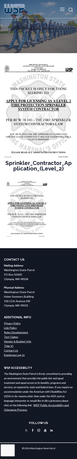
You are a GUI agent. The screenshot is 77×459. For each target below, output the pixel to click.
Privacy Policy (12, 323)
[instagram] (38, 430)
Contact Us (11, 350)
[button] (62, 9)
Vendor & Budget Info (17, 341)
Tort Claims (11, 337)
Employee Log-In (14, 355)
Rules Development (16, 332)
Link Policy (10, 327)
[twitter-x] (26, 430)
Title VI (8, 346)
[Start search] (70, 9)
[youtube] (45, 430)
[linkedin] (51, 430)
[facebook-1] (33, 430)
